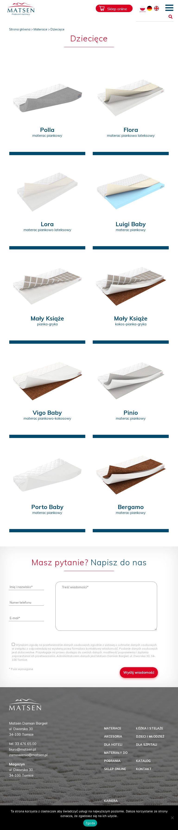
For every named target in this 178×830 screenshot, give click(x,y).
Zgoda (90, 823)
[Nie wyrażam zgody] (172, 817)
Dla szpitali (146, 744)
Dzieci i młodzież (150, 736)
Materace (40, 29)
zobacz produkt (47, 146)
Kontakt (144, 769)
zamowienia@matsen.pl (28, 755)
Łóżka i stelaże (149, 728)
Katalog (143, 761)
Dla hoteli (113, 744)
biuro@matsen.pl (22, 749)
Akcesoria (113, 736)
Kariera (111, 801)
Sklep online (117, 9)
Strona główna (19, 29)
